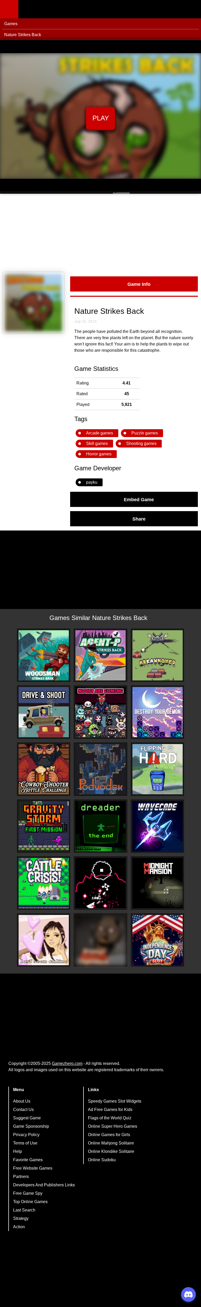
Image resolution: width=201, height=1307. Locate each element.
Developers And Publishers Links (44, 1185)
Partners (21, 1176)
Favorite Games (28, 1160)
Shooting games (141, 443)
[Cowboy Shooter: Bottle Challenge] (43, 769)
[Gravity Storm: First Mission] (43, 826)
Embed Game (139, 499)
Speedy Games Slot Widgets (114, 1101)
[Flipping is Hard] (157, 769)
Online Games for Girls (109, 1134)
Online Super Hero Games (112, 1126)
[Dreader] (100, 826)
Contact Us (23, 1109)
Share (139, 518)
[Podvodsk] (100, 769)
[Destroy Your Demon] (157, 712)
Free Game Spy (27, 1193)
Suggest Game (27, 1118)
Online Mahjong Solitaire (111, 1143)
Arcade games (99, 433)
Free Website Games (32, 1168)
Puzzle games (144, 433)
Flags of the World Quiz (109, 1118)
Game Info (138, 284)
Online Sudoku (102, 1160)
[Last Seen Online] (43, 940)
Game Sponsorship (31, 1126)
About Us (21, 1101)
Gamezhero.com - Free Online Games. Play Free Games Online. (51, 9)
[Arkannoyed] (157, 655)
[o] (100, 883)
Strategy (21, 1218)
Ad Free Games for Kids (110, 1109)
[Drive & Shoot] (43, 712)
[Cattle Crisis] (43, 883)
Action (19, 1227)
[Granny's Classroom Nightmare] (100, 940)
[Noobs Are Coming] (100, 712)
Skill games (97, 443)
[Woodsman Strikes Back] (43, 655)
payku (91, 482)
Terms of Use (25, 1143)
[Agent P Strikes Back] (100, 655)
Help (17, 1151)
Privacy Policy (26, 1134)
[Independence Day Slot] (157, 940)
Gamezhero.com (67, 1063)
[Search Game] (192, 10)
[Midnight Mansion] (157, 883)
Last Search (24, 1210)
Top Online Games (30, 1201)
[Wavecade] (157, 826)
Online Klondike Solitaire (111, 1151)
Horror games (98, 454)
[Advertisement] (100, 233)
